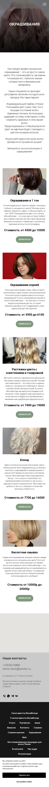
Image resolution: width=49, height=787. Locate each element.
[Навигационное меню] (44, 4)
